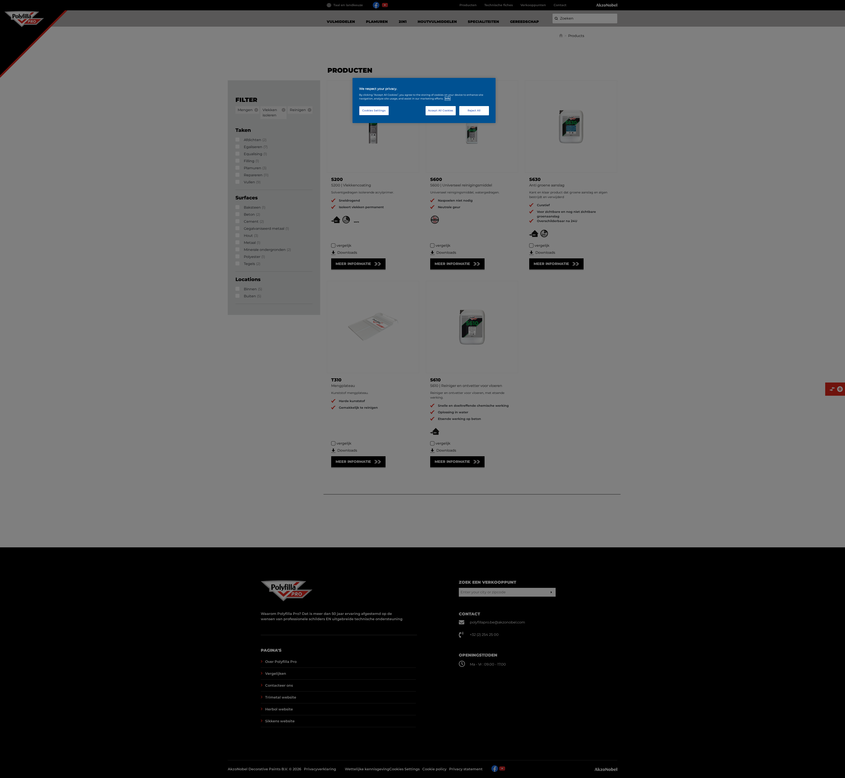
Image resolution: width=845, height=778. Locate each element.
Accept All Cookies (440, 110)
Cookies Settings (374, 110)
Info (447, 98)
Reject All (474, 110)
